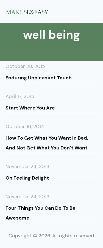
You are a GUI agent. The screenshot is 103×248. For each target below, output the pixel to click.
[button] (96, 11)
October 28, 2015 (25, 66)
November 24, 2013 (27, 166)
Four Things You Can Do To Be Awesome (40, 213)
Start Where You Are (30, 108)
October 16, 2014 (24, 126)
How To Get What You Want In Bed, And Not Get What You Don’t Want (46, 143)
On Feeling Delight (27, 178)
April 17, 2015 (19, 96)
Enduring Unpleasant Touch (38, 77)
